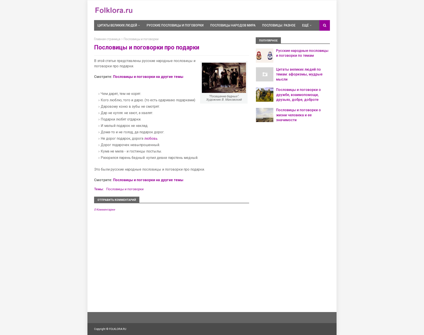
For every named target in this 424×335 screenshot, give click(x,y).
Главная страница (107, 39)
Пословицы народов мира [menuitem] (233, 25)
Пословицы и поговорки (141, 39)
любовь (150, 138)
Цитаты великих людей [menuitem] (117, 25)
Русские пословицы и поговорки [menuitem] (175, 25)
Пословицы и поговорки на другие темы (148, 77)
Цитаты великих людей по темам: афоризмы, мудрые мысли (299, 74)
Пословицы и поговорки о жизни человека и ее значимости (298, 115)
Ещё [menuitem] (305, 25)
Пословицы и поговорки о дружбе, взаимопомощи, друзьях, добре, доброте (298, 95)
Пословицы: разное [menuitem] (278, 25)
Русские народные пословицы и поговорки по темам (302, 53)
